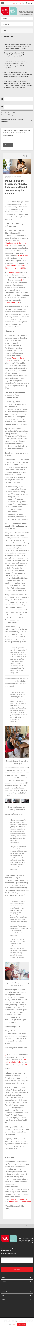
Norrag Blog (8, 177)
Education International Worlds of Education (12, 121)
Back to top (29, 1226)
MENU (3, 2)
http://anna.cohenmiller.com (20, 1202)
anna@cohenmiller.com (20, 1199)
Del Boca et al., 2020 (17, 268)
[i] (22, 280)
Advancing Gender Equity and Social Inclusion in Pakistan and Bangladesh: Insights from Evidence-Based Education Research (18, 46)
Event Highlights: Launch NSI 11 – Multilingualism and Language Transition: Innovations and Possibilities (17, 55)
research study (14, 272)
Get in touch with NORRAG (17, 1260)
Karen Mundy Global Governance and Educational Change (12, 114)
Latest (3, 1299)
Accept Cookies (22, 1324)
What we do (4, 1291)
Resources (4, 1281)
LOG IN (14, 3)
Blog (3, 1295)
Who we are (4, 1285)
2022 (25, 1064)
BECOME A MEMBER (17, 1269)
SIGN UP (20, 3)
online (7, 1050)
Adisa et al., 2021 (22, 255)
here (14, 1324)
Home (3, 1277)
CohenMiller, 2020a (13, 302)
